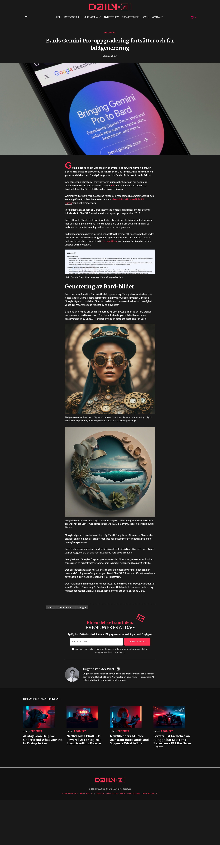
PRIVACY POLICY (87, 793)
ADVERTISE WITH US (70, 793)
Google (82, 607)
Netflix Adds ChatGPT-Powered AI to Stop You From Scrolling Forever (84, 739)
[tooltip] (118, 669)
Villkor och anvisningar (163, 453)
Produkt (110, 32)
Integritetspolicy (144, 453)
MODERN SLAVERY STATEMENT (128, 793)
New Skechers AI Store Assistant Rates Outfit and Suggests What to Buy (129, 739)
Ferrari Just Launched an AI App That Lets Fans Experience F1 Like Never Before (172, 741)
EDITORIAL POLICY (151, 793)
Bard (113, 185)
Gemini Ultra (110, 240)
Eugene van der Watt (98, 669)
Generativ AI (65, 607)
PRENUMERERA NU (135, 441)
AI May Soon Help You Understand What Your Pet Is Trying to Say (42, 739)
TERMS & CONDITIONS (105, 793)
